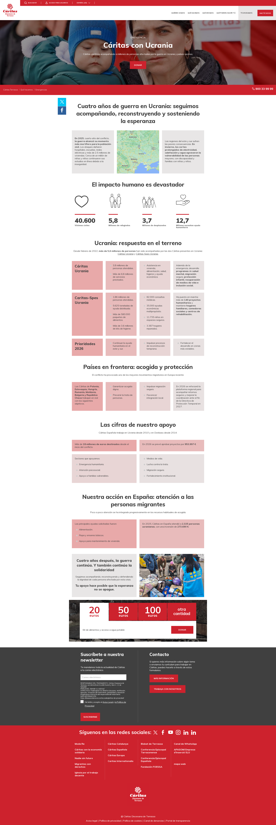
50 (123, 610)
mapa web (180, 763)
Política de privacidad (110, 820)
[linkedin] (193, 732)
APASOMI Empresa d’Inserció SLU (184, 751)
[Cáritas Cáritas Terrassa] (10, 10)
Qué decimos (208, 13)
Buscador (32, 3)
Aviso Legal (108, 702)
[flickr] (185, 732)
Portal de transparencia (178, 820)
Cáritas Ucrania (126, 253)
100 (152, 610)
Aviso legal (91, 820)
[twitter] (155, 732)
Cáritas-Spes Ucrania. (147, 253)
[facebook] (162, 732)
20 (94, 610)
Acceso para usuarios (58, 3)
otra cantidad (181, 611)
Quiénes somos (178, 13)
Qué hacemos (194, 13)
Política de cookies (132, 820)
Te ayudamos (246, 13)
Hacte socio (265, 13)
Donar (138, 65)
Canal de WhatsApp (185, 743)
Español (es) (82, 3)
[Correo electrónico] (103, 677)
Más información (164, 678)
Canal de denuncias (154, 820)
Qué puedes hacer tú (225, 13)
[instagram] (178, 732)
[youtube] (170, 732)
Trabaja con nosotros (167, 689)
